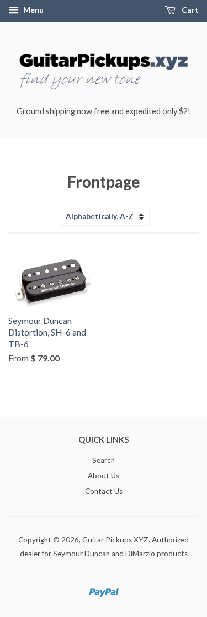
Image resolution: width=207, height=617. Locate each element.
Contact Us (104, 491)
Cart (189, 9)
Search (103, 460)
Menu (33, 9)
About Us (103, 475)
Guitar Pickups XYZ (115, 539)
